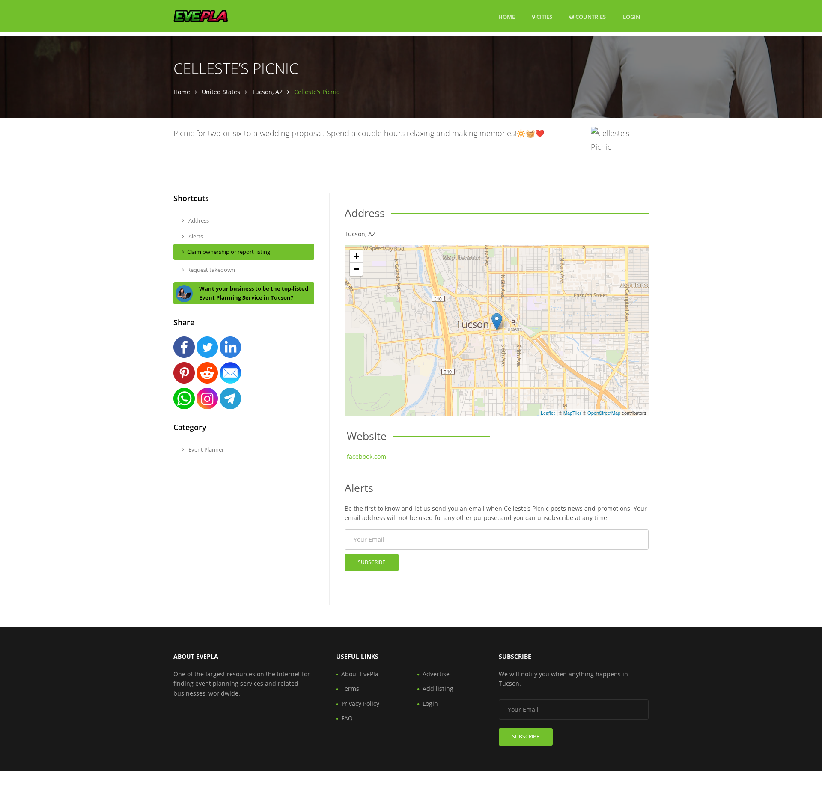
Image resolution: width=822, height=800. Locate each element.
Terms (350, 688)
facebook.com (366, 456)
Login (631, 16)
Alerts (195, 236)
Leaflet (548, 412)
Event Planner (205, 449)
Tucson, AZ (267, 92)
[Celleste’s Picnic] (496, 321)
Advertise (436, 674)
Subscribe (371, 562)
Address (198, 220)
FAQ (347, 718)
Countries (590, 16)
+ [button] (356, 256)
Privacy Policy (360, 703)
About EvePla (359, 674)
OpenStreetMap (603, 412)
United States (221, 92)
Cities (543, 17)
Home (506, 17)
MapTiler (572, 412)
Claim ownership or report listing (228, 252)
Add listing (438, 688)
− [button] (356, 269)
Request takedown (211, 270)
